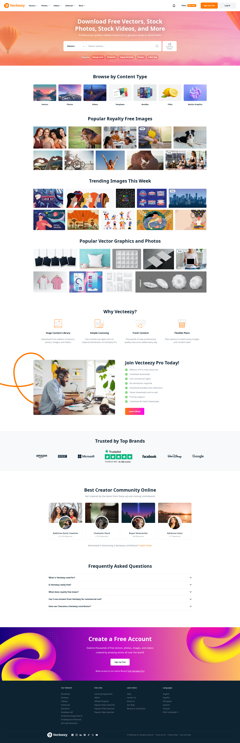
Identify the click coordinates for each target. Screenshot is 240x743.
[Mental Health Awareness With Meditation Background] (190, 220)
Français (166, 708)
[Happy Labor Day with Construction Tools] (48, 198)
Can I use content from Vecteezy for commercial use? (75, 599)
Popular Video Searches (104, 712)
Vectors (32, 5)
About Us (131, 701)
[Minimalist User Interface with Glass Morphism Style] (85, 282)
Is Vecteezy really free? (60, 584)
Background (97, 57)
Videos (56, 5)
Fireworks (111, 57)
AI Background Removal (71, 719)
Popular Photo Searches (104, 708)
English (166, 694)
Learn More (134, 411)
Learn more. (145, 545)
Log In (227, 5)
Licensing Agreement (103, 694)
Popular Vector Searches (104, 705)
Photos (44, 5)
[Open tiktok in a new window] (89, 735)
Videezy (64, 701)
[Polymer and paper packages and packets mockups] (118, 282)
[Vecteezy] (14, 5)
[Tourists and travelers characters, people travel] (118, 220)
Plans (184, 5)
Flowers (140, 57)
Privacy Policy (173, 735)
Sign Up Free (120, 662)
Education (65, 708)
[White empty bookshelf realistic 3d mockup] (126, 259)
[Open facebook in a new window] (73, 735)
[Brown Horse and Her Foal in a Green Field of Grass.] (84, 138)
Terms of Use (161, 735)
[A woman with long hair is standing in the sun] (110, 160)
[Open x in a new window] (93, 735)
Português (167, 701)
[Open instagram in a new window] (77, 735)
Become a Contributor (136, 708)
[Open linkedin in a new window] (81, 735)
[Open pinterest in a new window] (85, 735)
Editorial (69, 5)
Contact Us (131, 697)
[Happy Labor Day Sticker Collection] (152, 198)
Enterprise (65, 705)
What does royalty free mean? (64, 592)
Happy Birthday (126, 57)
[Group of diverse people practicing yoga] (186, 160)
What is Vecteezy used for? (62, 577)
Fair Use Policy (185, 735)
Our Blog (131, 705)
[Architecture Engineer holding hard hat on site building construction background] (154, 138)
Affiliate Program (101, 701)
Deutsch (166, 705)
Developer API (67, 712)
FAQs (129, 694)
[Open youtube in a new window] (97, 735)
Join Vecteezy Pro (136, 671)
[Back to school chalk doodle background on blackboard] (125, 198)
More (81, 5)
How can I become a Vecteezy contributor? (70, 606)
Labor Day (152, 57)
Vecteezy (64, 697)
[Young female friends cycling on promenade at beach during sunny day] (79, 160)
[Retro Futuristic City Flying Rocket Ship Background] (83, 220)
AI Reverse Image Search (71, 716)
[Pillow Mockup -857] (94, 259)
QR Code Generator (69, 723)
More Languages (170, 712)
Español (166, 697)
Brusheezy (65, 694)
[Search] (156, 46)
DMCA (97, 697)
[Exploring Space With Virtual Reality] (49, 220)
